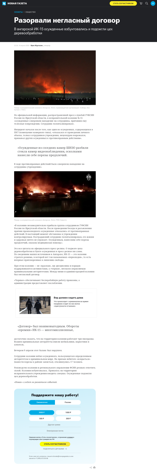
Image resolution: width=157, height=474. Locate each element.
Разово (68, 402)
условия (70, 437)
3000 (41, 412)
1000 (67, 412)
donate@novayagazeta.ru (61, 456)
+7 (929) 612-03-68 (41, 458)
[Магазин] (141, 3)
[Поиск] (147, 3)
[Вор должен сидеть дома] (56, 303)
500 (40, 418)
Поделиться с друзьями (53, 449)
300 (67, 418)
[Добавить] (153, 3)
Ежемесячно (42, 402)
